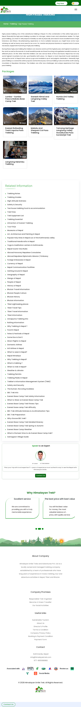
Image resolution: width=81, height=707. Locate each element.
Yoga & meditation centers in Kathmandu (25, 245)
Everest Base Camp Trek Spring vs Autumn (25, 426)
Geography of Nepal (16, 275)
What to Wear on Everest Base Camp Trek (25, 400)
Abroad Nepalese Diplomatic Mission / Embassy (27, 256)
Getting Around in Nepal (17, 271)
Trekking (13, 24)
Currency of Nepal (15, 264)
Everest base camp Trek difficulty (21, 407)
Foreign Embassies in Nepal (18, 260)
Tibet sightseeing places (17, 304)
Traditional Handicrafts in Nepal (20, 241)
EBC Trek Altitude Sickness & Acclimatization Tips (28, 411)
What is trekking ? (14, 363)
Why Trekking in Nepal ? (17, 326)
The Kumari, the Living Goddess (20, 389)
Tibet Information (14, 315)
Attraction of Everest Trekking (20, 223)
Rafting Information (15, 323)
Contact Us (8, 704)
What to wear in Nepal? (17, 352)
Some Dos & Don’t (15, 337)
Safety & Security (14, 205)
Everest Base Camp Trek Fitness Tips (22, 404)
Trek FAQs (11, 212)
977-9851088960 (41, 660)
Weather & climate (15, 370)
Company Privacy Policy (40, 633)
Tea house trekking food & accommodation (26, 208)
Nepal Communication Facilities (21, 267)
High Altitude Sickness (16, 201)
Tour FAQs (11, 227)
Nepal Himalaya (14, 356)
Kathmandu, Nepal (40, 654)
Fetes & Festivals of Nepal (18, 334)
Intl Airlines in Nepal (15, 348)
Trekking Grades (14, 197)
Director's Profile (40, 626)
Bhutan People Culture (16, 293)
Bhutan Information (15, 300)
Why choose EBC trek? (16, 418)
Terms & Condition (40, 630)
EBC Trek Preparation (16, 415)
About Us (40, 623)
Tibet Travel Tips (14, 308)
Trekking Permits (14, 374)
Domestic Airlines (14, 345)
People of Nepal (14, 282)
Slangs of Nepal (14, 278)
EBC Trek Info (12, 393)
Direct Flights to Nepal (16, 341)
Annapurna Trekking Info (17, 319)
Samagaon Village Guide (18, 437)
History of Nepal (14, 286)
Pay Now (60, 3)
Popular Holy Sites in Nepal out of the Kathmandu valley (31, 238)
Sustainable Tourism (40, 620)
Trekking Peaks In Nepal (17, 378)
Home (5, 24)
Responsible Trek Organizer (40, 599)
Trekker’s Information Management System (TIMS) (29, 382)
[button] (36, 529)
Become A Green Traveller (40, 602)
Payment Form (40, 639)
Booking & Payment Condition (40, 636)
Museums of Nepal (15, 230)
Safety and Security (15, 385)
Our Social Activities (40, 605)
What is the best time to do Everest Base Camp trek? (30, 433)
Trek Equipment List (15, 216)
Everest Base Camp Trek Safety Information (26, 396)
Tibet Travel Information (17, 311)
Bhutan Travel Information (18, 289)
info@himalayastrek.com (40, 657)
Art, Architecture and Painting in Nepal (23, 234)
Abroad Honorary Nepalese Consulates (24, 252)
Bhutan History (13, 297)
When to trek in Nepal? (16, 367)
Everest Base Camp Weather (19, 429)
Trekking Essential (15, 219)
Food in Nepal (13, 330)
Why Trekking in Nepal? (17, 359)
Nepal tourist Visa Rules (17, 249)
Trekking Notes (13, 194)
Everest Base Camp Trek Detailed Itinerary (25, 422)
